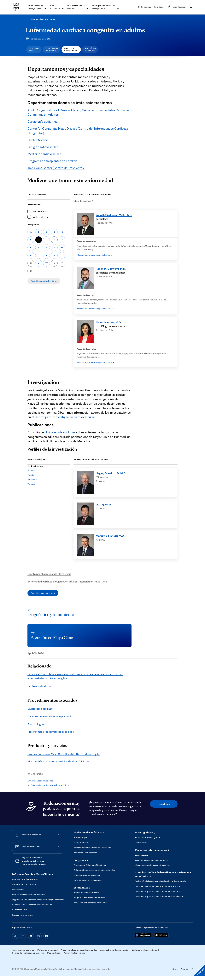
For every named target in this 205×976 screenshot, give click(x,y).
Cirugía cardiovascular (42, 147)
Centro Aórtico (37, 140)
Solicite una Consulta (40, 38)
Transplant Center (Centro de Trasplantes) (56, 168)
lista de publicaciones (60, 432)
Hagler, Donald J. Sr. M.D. (111, 473)
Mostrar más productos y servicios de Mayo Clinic (56, 761)
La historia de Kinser (39, 686)
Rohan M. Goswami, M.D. (111, 268)
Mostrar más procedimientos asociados (50, 731)
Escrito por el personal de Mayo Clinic (49, 573)
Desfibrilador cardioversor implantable (49, 716)
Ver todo (31, 484)
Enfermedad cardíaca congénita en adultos (85, 30)
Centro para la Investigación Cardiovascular (64, 417)
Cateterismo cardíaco (40, 708)
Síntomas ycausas (34, 49)
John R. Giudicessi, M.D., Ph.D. (114, 215)
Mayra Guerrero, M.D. (108, 322)
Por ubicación (34, 204)
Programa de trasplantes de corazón (52, 161)
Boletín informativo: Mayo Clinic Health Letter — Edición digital (63, 754)
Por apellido (33, 224)
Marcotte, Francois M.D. (110, 535)
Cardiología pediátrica (42, 121)
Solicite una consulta (43, 593)
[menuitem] (34, 49)
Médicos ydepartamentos (71, 49)
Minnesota (32, 479)
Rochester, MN (40, 211)
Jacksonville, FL (40, 216)
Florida (30, 475)
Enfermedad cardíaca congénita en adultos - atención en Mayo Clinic (67, 581)
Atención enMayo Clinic (90, 49)
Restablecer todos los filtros (44, 281)
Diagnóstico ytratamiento (51, 49)
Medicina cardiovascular (44, 154)
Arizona (31, 470)
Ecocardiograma (37, 724)
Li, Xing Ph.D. (103, 504)
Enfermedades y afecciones (42, 19)
